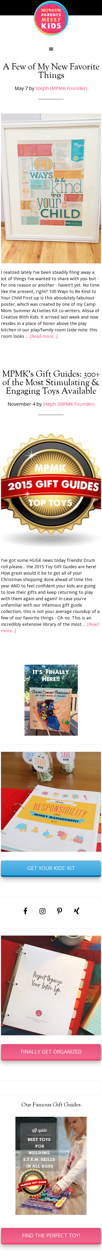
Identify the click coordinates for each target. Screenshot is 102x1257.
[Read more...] (44, 336)
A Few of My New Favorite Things (51, 71)
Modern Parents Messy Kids (51, 18)
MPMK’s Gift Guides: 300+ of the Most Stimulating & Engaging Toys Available (51, 383)
